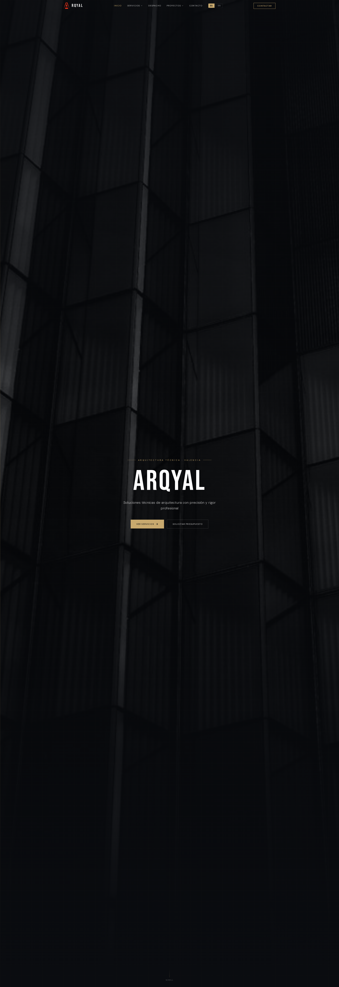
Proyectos (174, 5)
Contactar (264, 5)
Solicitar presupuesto (188, 524)
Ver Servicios (145, 524)
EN (219, 5)
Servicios (133, 5)
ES (211, 5)
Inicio (117, 5)
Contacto (196, 5)
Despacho (154, 5)
